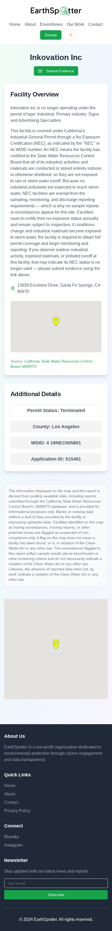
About (30, 24)
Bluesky (11, 837)
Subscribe (56, 895)
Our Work (75, 24)
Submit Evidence (60, 71)
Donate (51, 35)
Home (15, 24)
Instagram (13, 845)
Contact (95, 24)
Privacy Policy (17, 810)
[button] (56, 322)
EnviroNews (51, 24)
